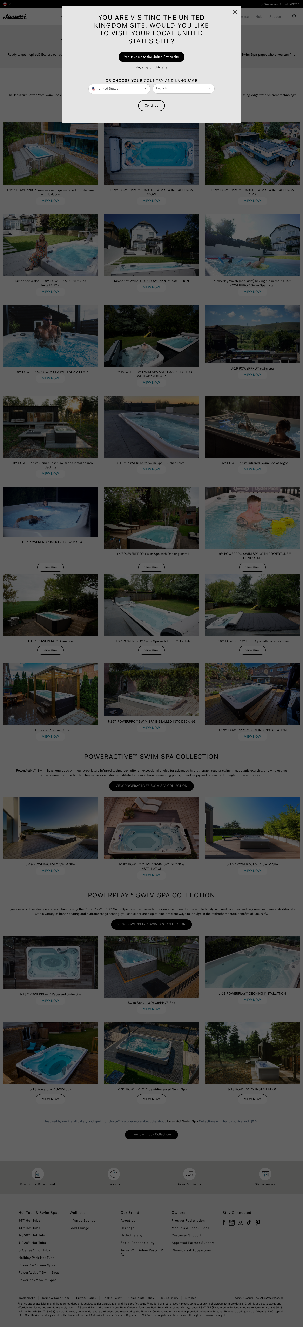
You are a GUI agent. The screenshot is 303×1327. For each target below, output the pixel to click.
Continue (151, 105)
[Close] (235, 12)
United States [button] (107, 88)
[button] (151, 67)
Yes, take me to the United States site (151, 57)
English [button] (161, 88)
